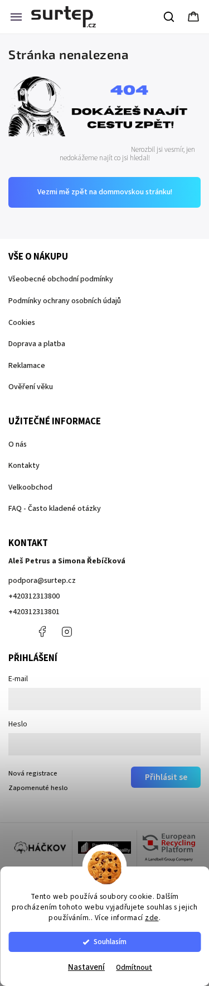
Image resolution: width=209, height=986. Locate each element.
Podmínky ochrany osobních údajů (64, 301)
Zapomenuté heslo (38, 788)
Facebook (41, 631)
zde (152, 917)
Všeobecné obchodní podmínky (60, 279)
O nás (17, 444)
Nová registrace (32, 773)
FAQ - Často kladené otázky (54, 508)
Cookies (21, 322)
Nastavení (86, 967)
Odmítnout (134, 967)
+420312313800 (34, 596)
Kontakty (24, 465)
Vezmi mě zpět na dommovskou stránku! (104, 192)
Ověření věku (30, 387)
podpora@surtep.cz (42, 580)
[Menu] (16, 17)
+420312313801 (34, 612)
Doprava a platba (36, 344)
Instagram (67, 631)
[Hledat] (169, 16)
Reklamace (26, 365)
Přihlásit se (166, 777)
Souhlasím (110, 941)
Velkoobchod (30, 487)
